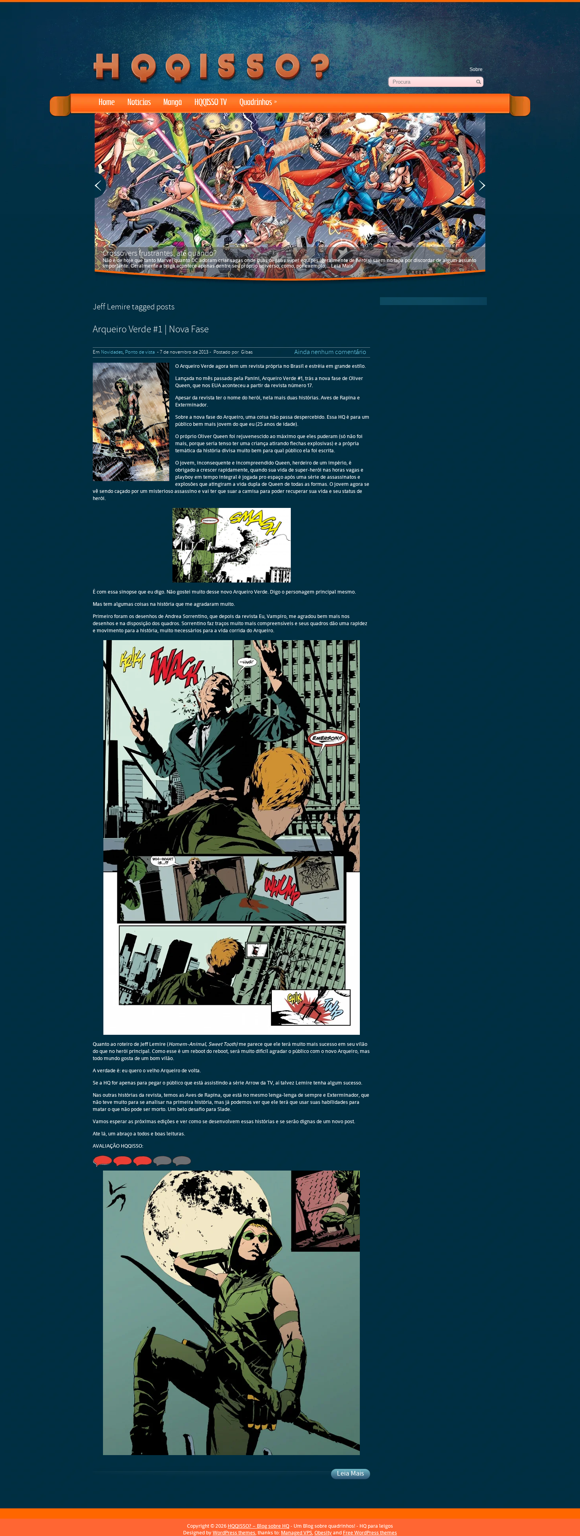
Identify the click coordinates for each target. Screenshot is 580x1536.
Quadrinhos (258, 102)
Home (107, 102)
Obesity (323, 1532)
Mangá (172, 102)
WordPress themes (234, 1532)
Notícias (139, 102)
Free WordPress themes (370, 1532)
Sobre (476, 69)
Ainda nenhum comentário (330, 352)
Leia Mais (342, 265)
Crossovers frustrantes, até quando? (160, 254)
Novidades (112, 352)
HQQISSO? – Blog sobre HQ (258, 1526)
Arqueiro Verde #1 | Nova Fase (151, 330)
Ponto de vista (140, 352)
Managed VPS (296, 1532)
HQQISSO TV (211, 102)
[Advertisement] (290, 23)
